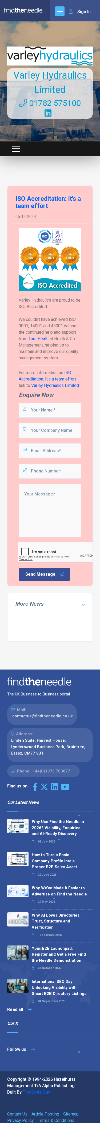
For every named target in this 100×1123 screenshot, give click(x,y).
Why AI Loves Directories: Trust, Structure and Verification (56, 921)
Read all (15, 1009)
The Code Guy (36, 1092)
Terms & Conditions (56, 1120)
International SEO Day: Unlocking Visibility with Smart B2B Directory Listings (59, 987)
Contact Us (17, 1114)
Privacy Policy (20, 1120)
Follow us (17, 1049)
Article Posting (45, 1114)
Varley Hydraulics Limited (55, 385)
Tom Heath (39, 338)
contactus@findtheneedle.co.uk (42, 716)
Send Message (40, 574)
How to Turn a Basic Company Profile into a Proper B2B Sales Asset (54, 860)
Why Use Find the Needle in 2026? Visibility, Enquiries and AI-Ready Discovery (58, 827)
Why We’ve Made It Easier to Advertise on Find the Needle (59, 891)
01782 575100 (54, 103)
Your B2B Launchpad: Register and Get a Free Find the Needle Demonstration (59, 954)
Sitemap (71, 1114)
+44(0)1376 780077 (51, 771)
